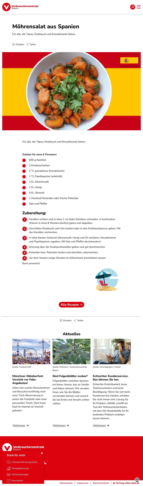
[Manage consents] (137, 480)
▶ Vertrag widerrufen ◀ (126, 483)
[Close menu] (42, 453)
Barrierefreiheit (101, 483)
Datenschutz (66, 483)
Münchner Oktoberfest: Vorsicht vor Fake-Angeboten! (27, 379)
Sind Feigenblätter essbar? (70, 376)
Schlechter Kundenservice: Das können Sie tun (110, 377)
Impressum (82, 483)
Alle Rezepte (70, 305)
